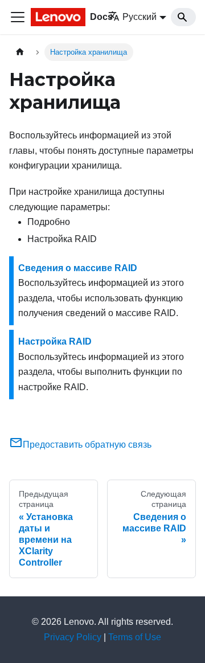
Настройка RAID (55, 341)
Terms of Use (134, 637)
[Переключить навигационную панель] (17, 17)
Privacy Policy (72, 637)
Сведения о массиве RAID (77, 268)
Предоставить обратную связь (87, 444)
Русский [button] (139, 17)
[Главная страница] (20, 52)
